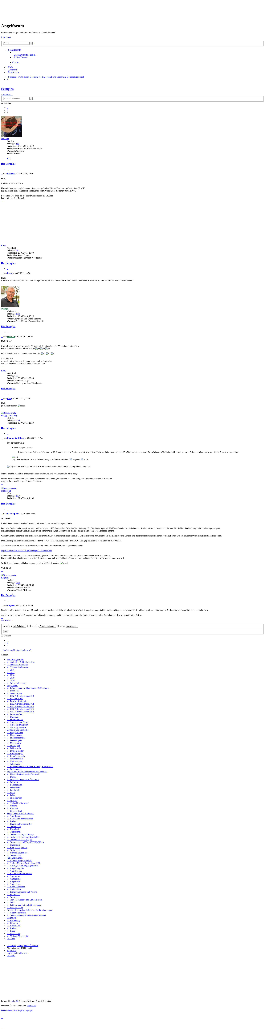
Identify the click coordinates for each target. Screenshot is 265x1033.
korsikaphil (6, 491)
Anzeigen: (8, 626)
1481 (18, 582)
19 (17, 250)
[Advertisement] (51, 7)
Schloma (5, 138)
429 (17, 143)
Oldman (4, 309)
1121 (18, 420)
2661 (18, 314)
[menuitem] (23, 55)
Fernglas (7, 89)
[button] (7, 107)
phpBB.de (31, 1005)
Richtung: (61, 626)
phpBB (15, 1001)
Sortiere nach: (33, 626)
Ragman (4, 577)
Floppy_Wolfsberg (9, 415)
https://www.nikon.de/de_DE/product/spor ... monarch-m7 (26, 550)
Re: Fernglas (8, 163)
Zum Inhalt (6, 37)
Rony (3, 245)
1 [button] (7, 110)
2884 (18, 496)
